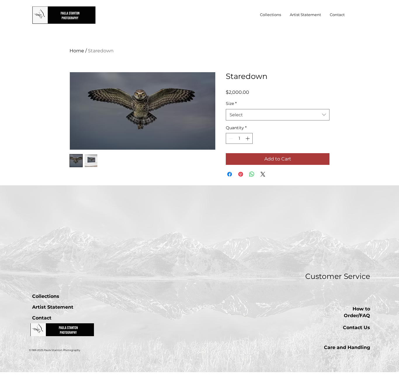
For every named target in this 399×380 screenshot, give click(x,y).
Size (231, 103)
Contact (41, 318)
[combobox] (277, 114)
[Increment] (248, 138)
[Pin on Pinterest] (240, 174)
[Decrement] (230, 138)
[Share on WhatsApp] (251, 174)
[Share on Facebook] (229, 174)
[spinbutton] (239, 138)
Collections (45, 296)
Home (77, 50)
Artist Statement (52, 307)
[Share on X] (262, 174)
